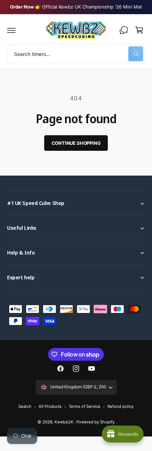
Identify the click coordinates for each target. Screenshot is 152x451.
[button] (11, 30)
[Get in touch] (123, 30)
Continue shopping (76, 143)
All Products (50, 406)
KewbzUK (64, 421)
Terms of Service (84, 406)
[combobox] (76, 54)
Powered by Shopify (95, 421)
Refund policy (120, 406)
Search (24, 406)
